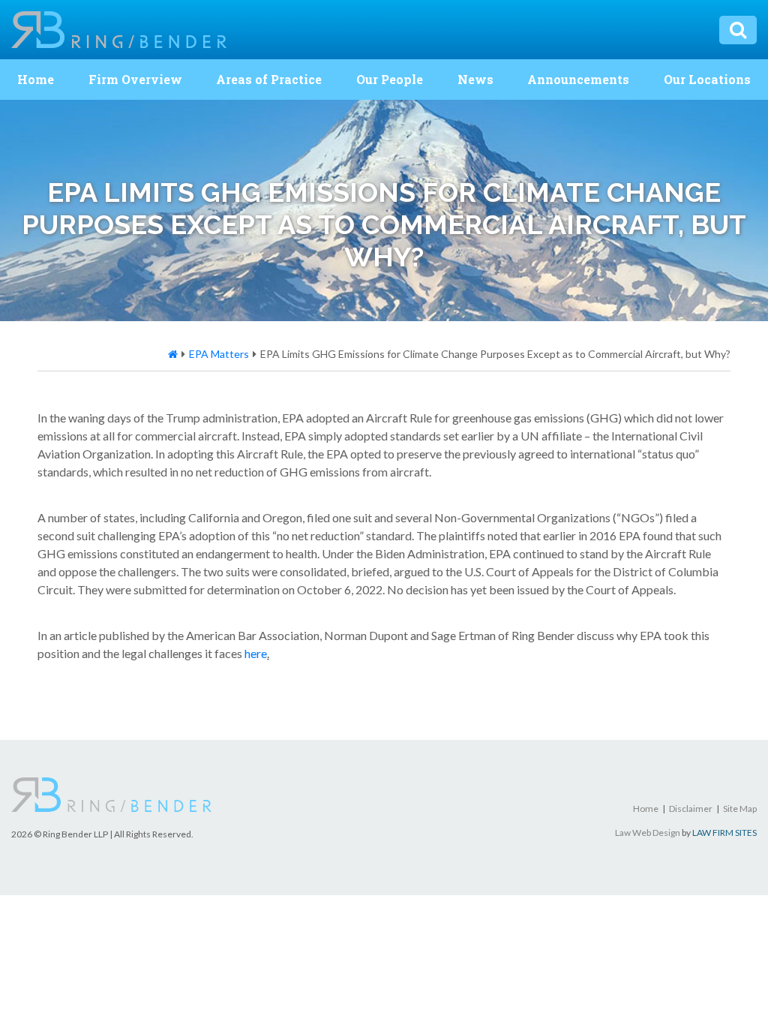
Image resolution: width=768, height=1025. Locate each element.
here (255, 653)
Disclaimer (690, 808)
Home (35, 79)
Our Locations (707, 79)
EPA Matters (219, 353)
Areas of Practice (269, 79)
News (476, 79)
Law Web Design (647, 832)
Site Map (740, 808)
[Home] (173, 353)
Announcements (578, 79)
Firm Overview (135, 79)
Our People (389, 79)
